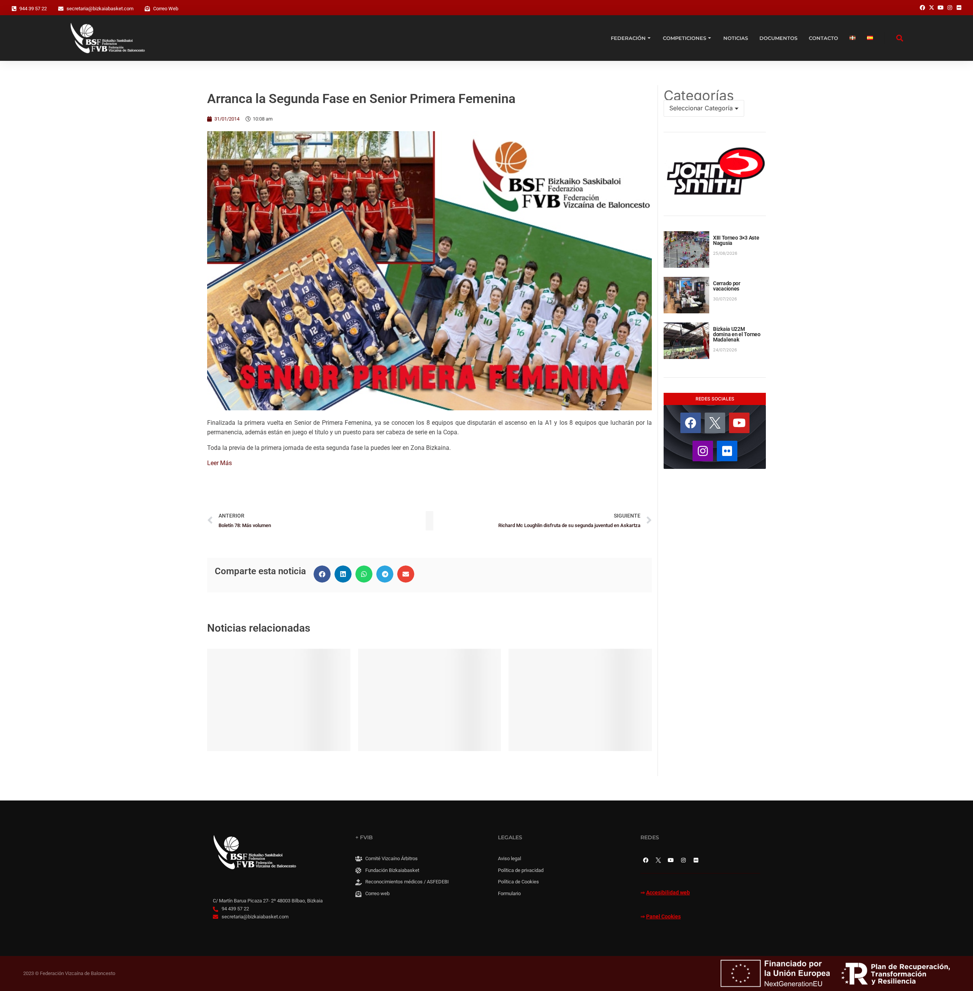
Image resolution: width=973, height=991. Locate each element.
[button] (322, 574)
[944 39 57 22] (14, 8)
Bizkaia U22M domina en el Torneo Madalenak (737, 334)
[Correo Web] (147, 8)
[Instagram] (703, 451)
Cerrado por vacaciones (726, 286)
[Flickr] (727, 451)
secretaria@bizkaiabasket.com (100, 8)
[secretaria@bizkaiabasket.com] (60, 8)
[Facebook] (690, 423)
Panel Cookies (663, 916)
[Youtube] (739, 423)
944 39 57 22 (33, 8)
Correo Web (165, 8)
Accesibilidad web (668, 892)
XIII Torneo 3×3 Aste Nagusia (736, 240)
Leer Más (219, 463)
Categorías (699, 95)
